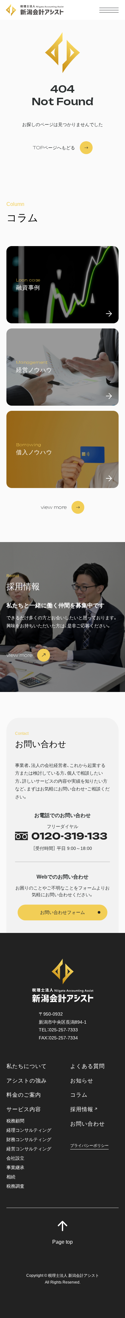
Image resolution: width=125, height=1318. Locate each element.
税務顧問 (15, 1121)
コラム (79, 1095)
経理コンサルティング (28, 1130)
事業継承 (15, 1167)
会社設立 (15, 1158)
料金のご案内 (23, 1095)
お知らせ (81, 1081)
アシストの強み (26, 1081)
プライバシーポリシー (89, 1145)
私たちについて (26, 1066)
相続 (10, 1177)
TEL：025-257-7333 (58, 1029)
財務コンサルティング (28, 1139)
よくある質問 (87, 1066)
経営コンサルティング (28, 1149)
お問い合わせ (87, 1124)
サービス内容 (23, 1109)
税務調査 (15, 1186)
